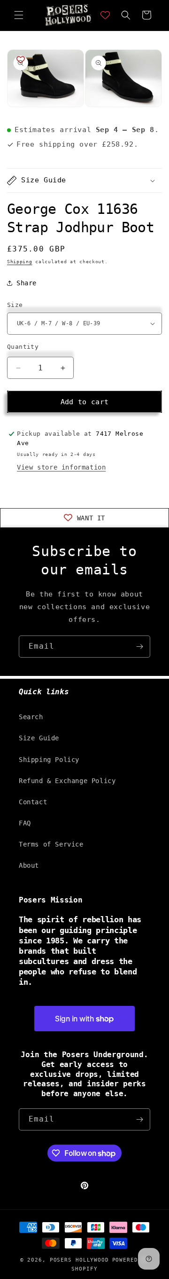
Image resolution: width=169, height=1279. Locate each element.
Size (15, 304)
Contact (33, 802)
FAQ (25, 823)
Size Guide (39, 738)
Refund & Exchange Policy (67, 781)
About (29, 865)
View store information (61, 467)
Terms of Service (51, 844)
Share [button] (26, 283)
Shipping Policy (49, 759)
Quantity (22, 346)
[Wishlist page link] (105, 15)
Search (31, 717)
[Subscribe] (139, 647)
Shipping (19, 261)
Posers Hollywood (79, 1260)
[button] (18, 15)
